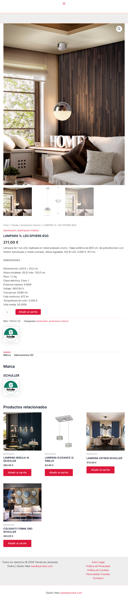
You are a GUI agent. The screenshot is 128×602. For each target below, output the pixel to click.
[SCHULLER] (10, 334)
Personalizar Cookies (98, 574)
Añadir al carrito (28, 311)
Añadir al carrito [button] (17, 472)
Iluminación (9, 230)
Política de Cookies (98, 570)
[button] (119, 29)
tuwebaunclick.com (42, 566)
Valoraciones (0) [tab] (24, 355)
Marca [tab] (7, 355)
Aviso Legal (98, 562)
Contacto (98, 578)
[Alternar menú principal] (64, 3)
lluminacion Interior (30, 225)
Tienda (14, 225)
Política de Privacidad (98, 566)
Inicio (6, 225)
